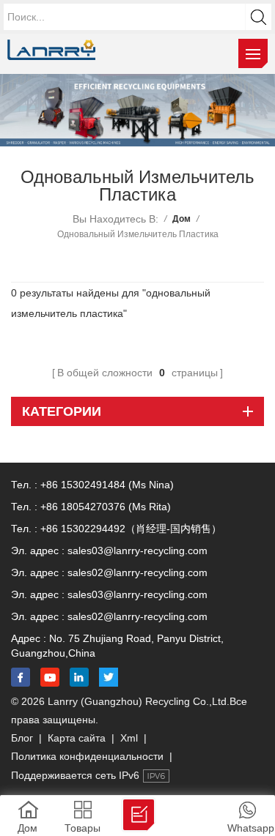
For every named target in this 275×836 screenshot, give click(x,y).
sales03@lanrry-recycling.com (137, 550)
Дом (181, 219)
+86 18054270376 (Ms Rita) (105, 506)
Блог (22, 738)
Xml (129, 738)
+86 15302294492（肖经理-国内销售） (130, 528)
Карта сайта (77, 738)
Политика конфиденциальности (87, 756)
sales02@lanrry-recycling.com (137, 572)
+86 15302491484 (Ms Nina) (107, 484)
